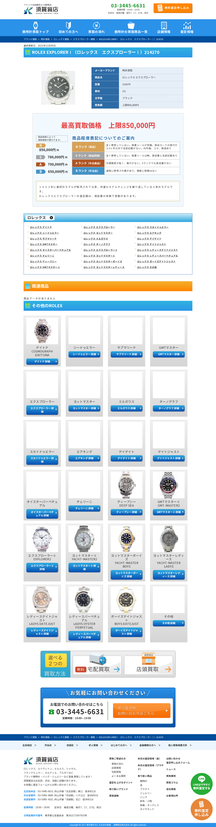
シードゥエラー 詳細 (84, 354)
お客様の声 (172, 795)
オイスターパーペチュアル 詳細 (42, 513)
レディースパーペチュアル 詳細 (84, 635)
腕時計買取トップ (35, 32)
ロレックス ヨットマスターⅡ (99, 255)
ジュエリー (146, 793)
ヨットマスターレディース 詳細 (168, 574)
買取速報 (114, 795)
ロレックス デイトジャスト (151, 244)
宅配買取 (116, 771)
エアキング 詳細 (84, 458)
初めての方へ (68, 32)
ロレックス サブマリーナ (43, 238)
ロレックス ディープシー (43, 261)
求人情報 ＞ (96, 745)
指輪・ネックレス (149, 805)
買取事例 (171, 776)
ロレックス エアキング (149, 233)
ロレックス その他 (147, 267)
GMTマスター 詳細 (169, 354)
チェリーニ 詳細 (84, 508)
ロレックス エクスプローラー (99, 227)
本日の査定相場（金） (149, 758)
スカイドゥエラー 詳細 (42, 460)
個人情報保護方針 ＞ (180, 745)
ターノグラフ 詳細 (168, 408)
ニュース (171, 769)
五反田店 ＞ (29, 745)
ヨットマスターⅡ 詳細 (84, 567)
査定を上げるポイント (121, 782)
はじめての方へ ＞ (121, 745)
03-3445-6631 (128, 5)
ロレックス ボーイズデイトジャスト (156, 261)
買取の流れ (96, 32)
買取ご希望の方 (117, 758)
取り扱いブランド (118, 789)
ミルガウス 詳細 (126, 408)
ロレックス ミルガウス (96, 238)
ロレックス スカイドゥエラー (153, 227)
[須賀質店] (41, 10)
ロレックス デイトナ (41, 227)
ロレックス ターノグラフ (97, 244)
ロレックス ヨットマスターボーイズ (103, 261)
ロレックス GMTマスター (44, 244)
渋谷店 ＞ (50, 745)
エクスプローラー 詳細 (42, 410)
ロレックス (36, 218)
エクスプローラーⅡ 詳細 (42, 567)
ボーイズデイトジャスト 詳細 (126, 632)
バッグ (143, 797)
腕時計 (143, 781)
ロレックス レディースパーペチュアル (157, 255)
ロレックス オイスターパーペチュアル (50, 250)
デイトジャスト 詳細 (168, 458)
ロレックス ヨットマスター (98, 233)
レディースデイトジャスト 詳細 (42, 632)
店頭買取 (116, 767)
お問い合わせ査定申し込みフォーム (178, 760)
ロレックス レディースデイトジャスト (157, 250)
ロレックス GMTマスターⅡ (45, 267)
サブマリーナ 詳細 (126, 354)
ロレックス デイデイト (149, 238)
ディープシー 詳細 (126, 512)
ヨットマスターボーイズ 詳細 (126, 574)
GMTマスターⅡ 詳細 (169, 512)
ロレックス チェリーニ (42, 255)
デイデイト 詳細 (126, 458)
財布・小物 (146, 801)
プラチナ (145, 789)
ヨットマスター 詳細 (84, 408)
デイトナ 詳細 (42, 361)
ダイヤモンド (147, 809)
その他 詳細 (168, 623)
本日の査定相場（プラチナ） (151, 767)
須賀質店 (41, 760)
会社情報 (171, 789)
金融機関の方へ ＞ (150, 745)
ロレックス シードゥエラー (44, 233)
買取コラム (172, 782)
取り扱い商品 (145, 776)
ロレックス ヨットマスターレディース (104, 267)
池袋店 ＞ (72, 745)
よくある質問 (119, 776)
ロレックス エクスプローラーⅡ (100, 250)
